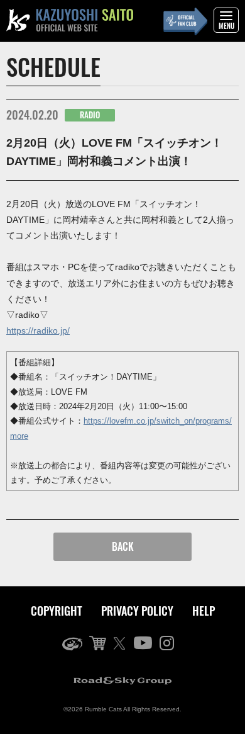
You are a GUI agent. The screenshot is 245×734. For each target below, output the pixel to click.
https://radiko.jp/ (38, 330)
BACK (123, 546)
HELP (203, 610)
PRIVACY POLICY (137, 610)
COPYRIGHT (56, 610)
